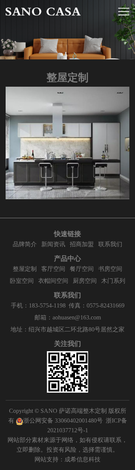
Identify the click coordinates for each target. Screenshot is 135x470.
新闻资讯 (53, 244)
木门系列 (113, 281)
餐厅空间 (82, 269)
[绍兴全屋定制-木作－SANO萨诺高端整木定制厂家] (43, 11)
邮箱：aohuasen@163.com (67, 317)
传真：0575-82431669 (96, 305)
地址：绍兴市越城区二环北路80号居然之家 (67, 329)
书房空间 (110, 269)
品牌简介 (25, 244)
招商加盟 (82, 244)
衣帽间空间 (53, 281)
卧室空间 (22, 281)
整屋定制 (25, 269)
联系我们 (110, 244)
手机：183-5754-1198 (38, 305)
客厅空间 (53, 269)
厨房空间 (85, 281)
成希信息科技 (82, 459)
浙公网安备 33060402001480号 (63, 420)
